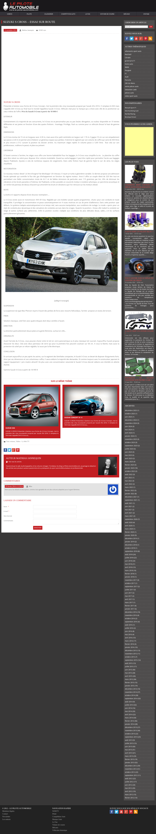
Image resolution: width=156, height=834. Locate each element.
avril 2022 (128, 484)
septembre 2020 (131, 519)
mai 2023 (128, 455)
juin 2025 (128, 417)
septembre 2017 (131, 586)
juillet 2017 (129, 590)
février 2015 (129, 682)
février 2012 (129, 798)
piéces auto (129, 93)
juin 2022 (128, 478)
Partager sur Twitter (9, 450)
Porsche (128, 80)
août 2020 (128, 522)
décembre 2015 (131, 650)
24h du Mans (130, 83)
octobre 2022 (130, 471)
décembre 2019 (131, 538)
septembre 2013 (131, 737)
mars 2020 (129, 529)
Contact (5, 814)
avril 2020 (128, 526)
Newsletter (6, 817)
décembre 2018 (131, 545)
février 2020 (129, 532)
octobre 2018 (130, 548)
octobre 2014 (130, 695)
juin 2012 (128, 785)
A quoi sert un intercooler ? (139, 332)
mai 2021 (128, 510)
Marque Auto (57, 819)
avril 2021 (128, 513)
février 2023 (129, 465)
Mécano (127, 14)
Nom (6, 507)
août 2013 (128, 740)
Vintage (146, 14)
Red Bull (128, 54)
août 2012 (128, 778)
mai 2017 (128, 596)
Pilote (29, 14)
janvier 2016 (129, 647)
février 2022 (129, 490)
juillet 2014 (129, 705)
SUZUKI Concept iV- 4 (73, 417)
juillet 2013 (129, 743)
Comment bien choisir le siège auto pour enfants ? (139, 186)
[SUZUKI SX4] (32, 406)
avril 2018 (128, 567)
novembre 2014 (131, 692)
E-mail (6, 511)
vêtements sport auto (133, 51)
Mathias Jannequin (28, 30)
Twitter (132, 38)
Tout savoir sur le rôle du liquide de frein (139, 279)
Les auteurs (6, 819)
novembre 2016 (131, 615)
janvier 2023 (129, 468)
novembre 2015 (131, 654)
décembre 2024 (131, 420)
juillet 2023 (129, 449)
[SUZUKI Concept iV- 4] (90, 401)
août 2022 (128, 474)
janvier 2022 (129, 494)
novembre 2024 (131, 423)
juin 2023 (128, 452)
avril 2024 (128, 433)
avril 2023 (128, 458)
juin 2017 (128, 593)
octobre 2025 (130, 413)
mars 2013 (129, 756)
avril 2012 (128, 791)
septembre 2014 (131, 698)
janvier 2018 (129, 577)
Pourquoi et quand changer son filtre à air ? (139, 379)
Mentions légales (8, 811)
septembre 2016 (131, 622)
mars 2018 (129, 570)
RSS (150, 38)
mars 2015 (129, 679)
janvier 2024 (129, 436)
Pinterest (146, 38)
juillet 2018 (129, 558)
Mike (30, 486)
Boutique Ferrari (130, 117)
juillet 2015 (129, 666)
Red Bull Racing (130, 114)
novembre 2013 (131, 730)
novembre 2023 (131, 439)
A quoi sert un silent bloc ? (139, 231)
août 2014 (128, 702)
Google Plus (141, 38)
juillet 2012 (129, 782)
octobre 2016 (130, 618)
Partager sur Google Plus (13, 450)
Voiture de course (107, 14)
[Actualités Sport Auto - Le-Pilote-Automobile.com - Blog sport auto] (20, 7)
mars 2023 (129, 462)
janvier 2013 (129, 762)
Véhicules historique (59, 830)
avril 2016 (128, 638)
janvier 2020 (129, 535)
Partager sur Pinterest (18, 450)
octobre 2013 (130, 734)
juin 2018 (128, 561)
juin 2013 (128, 746)
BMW (127, 67)
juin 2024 (128, 426)
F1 (126, 73)
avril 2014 (128, 714)
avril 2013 (128, 753)
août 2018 (128, 554)
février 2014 (129, 721)
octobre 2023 (130, 442)
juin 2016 (128, 631)
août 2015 (128, 663)
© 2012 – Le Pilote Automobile (16, 808)
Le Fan (87, 14)
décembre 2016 (131, 612)
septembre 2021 (131, 500)
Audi (126, 77)
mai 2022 (128, 481)
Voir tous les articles (14, 462)
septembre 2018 (131, 551)
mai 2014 (128, 711)
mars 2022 (129, 487)
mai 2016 (128, 634)
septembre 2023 (131, 445)
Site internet (8, 516)
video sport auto (131, 96)
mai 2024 (128, 429)
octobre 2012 (130, 772)
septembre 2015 (131, 660)
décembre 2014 (131, 689)
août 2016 (128, 625)
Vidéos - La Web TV (22, 441)
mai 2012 (128, 788)
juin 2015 (128, 670)
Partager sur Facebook (5, 450)
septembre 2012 (131, 775)
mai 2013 (128, 750)
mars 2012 (129, 794)
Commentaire (8, 521)
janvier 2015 (129, 686)
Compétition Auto (68, 14)
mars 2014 (129, 718)
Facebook (127, 38)
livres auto (129, 64)
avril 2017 (128, 599)
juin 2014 (128, 708)
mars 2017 (129, 602)
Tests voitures (10, 441)
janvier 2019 (129, 542)
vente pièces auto (131, 86)
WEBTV (55, 811)
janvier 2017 (129, 609)
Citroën (128, 57)
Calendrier (48, 14)
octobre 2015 (130, 657)
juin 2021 (128, 506)
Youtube (136, 38)
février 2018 (129, 574)
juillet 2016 (129, 628)
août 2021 (128, 503)
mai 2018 (128, 564)
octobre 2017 (130, 583)
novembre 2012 (131, 769)
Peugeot (128, 70)
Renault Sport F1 (130, 108)
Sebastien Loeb (131, 89)
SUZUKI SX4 (10, 428)
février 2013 (129, 759)
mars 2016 (129, 641)
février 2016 (129, 644)
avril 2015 (128, 676)
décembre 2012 (131, 766)
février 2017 (129, 606)
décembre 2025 (131, 410)
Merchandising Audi (131, 111)
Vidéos (9, 14)
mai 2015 (128, 673)
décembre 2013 (131, 727)
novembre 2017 (131, 580)
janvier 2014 (129, 724)
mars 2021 (129, 516)
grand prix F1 (130, 61)
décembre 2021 (131, 497)
